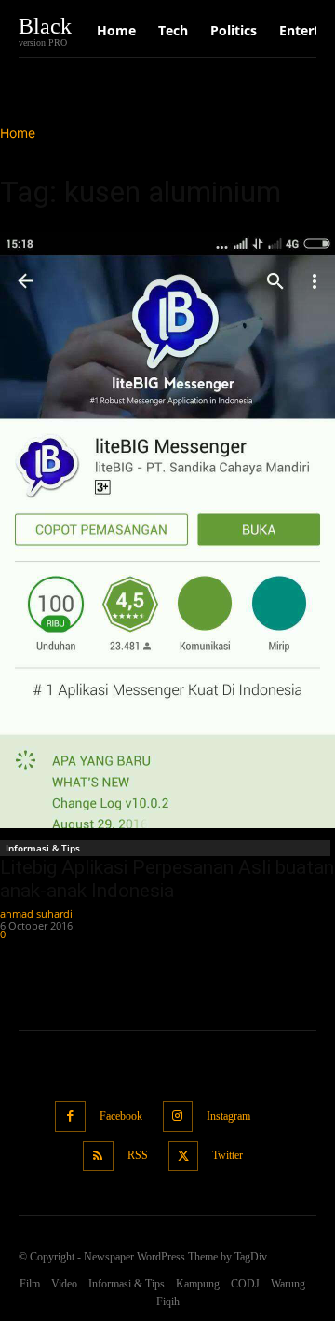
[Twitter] (183, 1156)
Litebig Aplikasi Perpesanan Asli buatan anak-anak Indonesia (167, 879)
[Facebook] (70, 1116)
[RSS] (98, 1156)
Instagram (228, 1116)
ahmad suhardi (36, 913)
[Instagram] (178, 1116)
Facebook (121, 1116)
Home (17, 133)
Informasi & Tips (43, 847)
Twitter (227, 1155)
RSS (137, 1155)
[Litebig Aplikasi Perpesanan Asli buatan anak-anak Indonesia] (167, 530)
